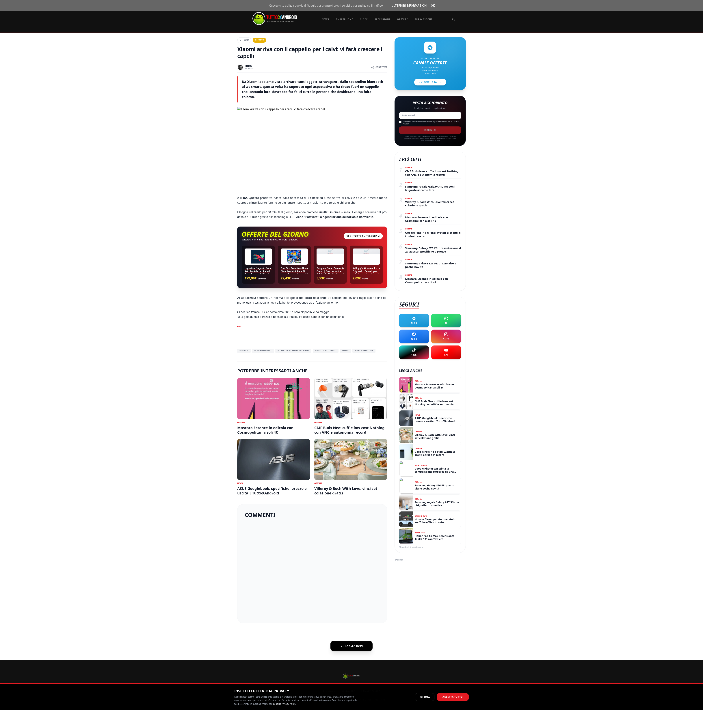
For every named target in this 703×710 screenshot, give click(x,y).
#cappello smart (263, 350)
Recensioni (382, 19)
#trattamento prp (364, 350)
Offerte (402, 19)
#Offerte (243, 350)
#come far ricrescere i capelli (293, 350)
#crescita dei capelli (325, 350)
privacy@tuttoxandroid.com (430, 140)
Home (244, 40)
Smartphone (344, 19)
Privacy (406, 124)
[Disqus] (312, 570)
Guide (364, 19)
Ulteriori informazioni (409, 5)
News (325, 19)
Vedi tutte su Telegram (363, 236)
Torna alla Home (351, 645)
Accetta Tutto (452, 696)
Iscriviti (430, 130)
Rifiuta (425, 696)
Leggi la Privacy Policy (284, 703)
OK (433, 5)
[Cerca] (453, 19)
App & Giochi (423, 19)
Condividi (381, 67)
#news (345, 350)
